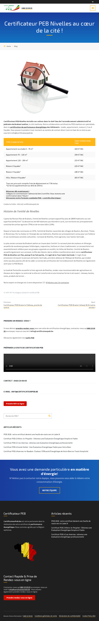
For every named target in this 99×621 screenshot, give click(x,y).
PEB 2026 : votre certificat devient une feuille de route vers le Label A (32, 434)
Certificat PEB (34, 292)
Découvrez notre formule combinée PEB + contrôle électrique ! (33, 198)
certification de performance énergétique (28, 127)
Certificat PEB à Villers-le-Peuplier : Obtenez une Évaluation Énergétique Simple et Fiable (41, 438)
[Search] (49, 416)
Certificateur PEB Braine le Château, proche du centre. (23, 306)
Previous (7, 302)
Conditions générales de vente (46, 616)
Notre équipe (49, 490)
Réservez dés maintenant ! (17, 191)
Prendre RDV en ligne (15, 403)
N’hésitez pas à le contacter (57, 282)
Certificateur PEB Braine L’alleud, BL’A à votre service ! (76, 306)
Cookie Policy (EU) (88, 616)
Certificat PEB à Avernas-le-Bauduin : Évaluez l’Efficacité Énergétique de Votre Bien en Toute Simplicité (46, 451)
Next (93, 302)
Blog (16, 46)
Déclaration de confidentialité (69, 616)
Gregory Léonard (21, 292)
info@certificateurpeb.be (19, 589)
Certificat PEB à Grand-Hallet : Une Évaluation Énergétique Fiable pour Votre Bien (37, 447)
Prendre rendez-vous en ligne (19, 597)
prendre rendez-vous (25, 328)
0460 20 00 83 (26, 8)
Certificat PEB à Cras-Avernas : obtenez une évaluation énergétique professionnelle (38, 443)
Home (9, 46)
